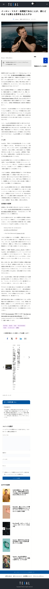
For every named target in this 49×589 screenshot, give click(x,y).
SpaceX (10, 325)
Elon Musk (5, 325)
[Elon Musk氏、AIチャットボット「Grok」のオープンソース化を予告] (6, 523)
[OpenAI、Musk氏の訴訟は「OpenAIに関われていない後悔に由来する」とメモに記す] (6, 556)
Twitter (4, 327)
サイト (4, 466)
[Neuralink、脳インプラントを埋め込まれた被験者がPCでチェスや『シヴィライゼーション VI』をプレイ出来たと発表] (6, 506)
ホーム (3, 57)
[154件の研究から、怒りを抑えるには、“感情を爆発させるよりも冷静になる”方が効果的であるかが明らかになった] (6, 490)
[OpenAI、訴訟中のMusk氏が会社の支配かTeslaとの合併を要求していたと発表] (6, 539)
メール (5, 459)
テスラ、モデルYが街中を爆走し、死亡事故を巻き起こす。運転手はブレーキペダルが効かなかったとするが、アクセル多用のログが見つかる (14, 365)
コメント (5, 435)
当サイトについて (17, 576)
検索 (35, 56)
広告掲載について (27, 576)
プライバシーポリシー (38, 576)
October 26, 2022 (20, 233)
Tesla (15, 325)
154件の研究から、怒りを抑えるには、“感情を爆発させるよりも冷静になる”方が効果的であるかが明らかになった (21, 492)
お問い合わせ (8, 576)
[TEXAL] (13, 3)
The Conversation (10, 314)
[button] (7, 339)
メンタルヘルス (11, 327)
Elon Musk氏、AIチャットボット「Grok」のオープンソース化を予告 (21, 524)
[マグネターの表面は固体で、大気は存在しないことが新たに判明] (24, 359)
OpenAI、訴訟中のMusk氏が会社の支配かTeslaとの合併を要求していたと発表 (21, 541)
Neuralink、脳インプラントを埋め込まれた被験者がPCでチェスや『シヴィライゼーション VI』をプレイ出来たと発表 (21, 509)
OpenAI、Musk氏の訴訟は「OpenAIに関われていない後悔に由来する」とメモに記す (21, 558)
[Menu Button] (4, 4)
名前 (4, 452)
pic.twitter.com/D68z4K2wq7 (10, 230)
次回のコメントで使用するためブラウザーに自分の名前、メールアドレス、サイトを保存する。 (16, 473)
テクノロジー (33, 19)
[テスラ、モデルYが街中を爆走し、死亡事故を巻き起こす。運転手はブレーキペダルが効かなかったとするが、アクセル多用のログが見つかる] (8, 365)
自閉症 (17, 327)
